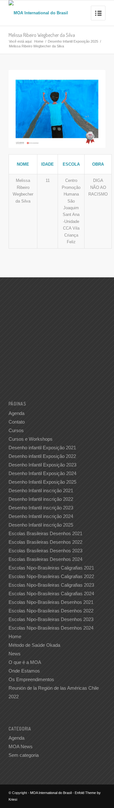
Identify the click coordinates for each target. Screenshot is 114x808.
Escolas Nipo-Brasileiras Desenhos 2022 (51, 610)
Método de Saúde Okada (34, 645)
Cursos (16, 430)
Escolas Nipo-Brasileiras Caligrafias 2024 (51, 593)
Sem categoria (24, 755)
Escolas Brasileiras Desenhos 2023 (45, 550)
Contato (17, 422)
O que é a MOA (25, 662)
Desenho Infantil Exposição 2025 (73, 41)
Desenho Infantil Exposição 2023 (42, 464)
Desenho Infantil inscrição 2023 (41, 507)
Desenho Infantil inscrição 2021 (41, 490)
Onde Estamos (24, 670)
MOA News (21, 746)
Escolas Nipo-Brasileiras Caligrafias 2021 (51, 567)
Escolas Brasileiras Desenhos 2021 (45, 533)
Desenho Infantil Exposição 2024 (42, 473)
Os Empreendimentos (31, 679)
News (15, 653)
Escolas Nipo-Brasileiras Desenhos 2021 (51, 602)
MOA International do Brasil (51, 793)
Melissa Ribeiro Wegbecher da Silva (42, 35)
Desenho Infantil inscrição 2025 (41, 525)
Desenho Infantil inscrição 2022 (41, 499)
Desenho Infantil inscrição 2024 (41, 516)
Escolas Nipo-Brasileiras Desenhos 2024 (51, 628)
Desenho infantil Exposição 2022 (42, 456)
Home (38, 41)
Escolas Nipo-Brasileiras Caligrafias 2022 (51, 576)
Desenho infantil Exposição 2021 (42, 447)
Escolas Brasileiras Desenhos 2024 (45, 559)
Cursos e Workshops (31, 439)
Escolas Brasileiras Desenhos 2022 (45, 542)
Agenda (16, 413)
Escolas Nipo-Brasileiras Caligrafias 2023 (51, 585)
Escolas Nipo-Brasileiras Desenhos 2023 (51, 619)
